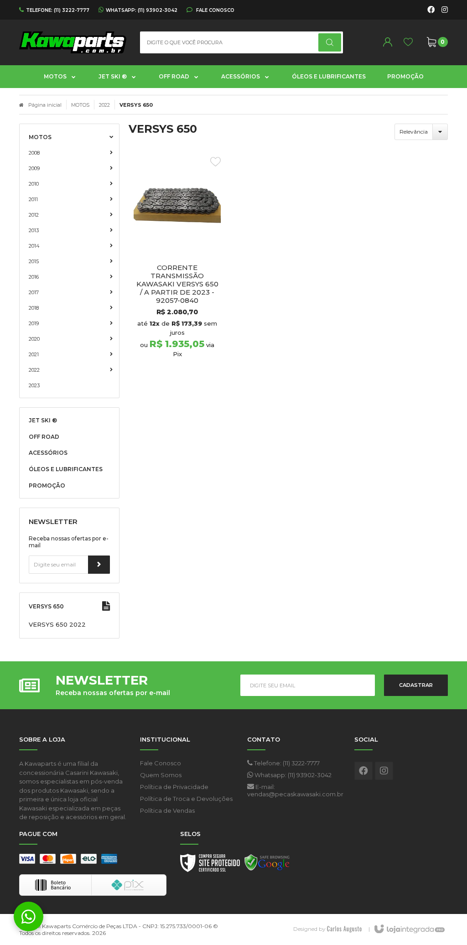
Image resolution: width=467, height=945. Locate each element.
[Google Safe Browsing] (267, 865)
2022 (104, 105)
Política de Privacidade (174, 786)
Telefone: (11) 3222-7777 (286, 763)
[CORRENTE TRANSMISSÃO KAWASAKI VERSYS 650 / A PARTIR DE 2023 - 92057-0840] (177, 271)
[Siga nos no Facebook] (431, 10)
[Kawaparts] (72, 42)
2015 (34, 261)
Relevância (414, 131)
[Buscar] (329, 42)
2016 (34, 277)
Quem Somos (161, 775)
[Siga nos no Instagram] (444, 10)
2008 (34, 153)
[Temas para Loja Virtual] (344, 928)
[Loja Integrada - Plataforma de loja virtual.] (409, 929)
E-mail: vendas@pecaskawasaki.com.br (294, 790)
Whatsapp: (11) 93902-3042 (292, 775)
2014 (34, 246)
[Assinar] (99, 565)
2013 (34, 230)
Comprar (193, 376)
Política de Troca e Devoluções (186, 798)
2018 (34, 308)
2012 (34, 215)
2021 (34, 354)
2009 (34, 168)
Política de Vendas (167, 810)
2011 (33, 199)
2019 (34, 323)
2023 (34, 385)
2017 (34, 292)
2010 (34, 184)
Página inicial (45, 105)
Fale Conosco (214, 10)
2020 (34, 339)
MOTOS (80, 105)
